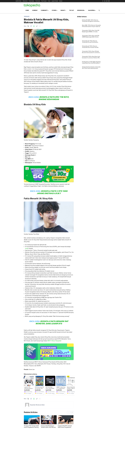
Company (35, 10)
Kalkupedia (91, 10)
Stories (54, 10)
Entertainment (26, 16)
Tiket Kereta (37, 1)
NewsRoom (80, 10)
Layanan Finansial (55, 1)
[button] (28, 26)
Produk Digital (31, 1)
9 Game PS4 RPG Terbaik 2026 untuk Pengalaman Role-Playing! (65, 426)
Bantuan (60, 1)
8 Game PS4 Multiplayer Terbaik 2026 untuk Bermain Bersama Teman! (48, 426)
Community (44, 10)
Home (27, 10)
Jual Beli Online (18, 1)
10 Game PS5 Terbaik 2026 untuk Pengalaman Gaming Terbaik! (31, 426)
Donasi (49, 1)
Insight (63, 10)
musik (26, 248)
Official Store (25, 1)
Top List (71, 10)
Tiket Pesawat (44, 1)
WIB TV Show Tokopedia (54, 340)
